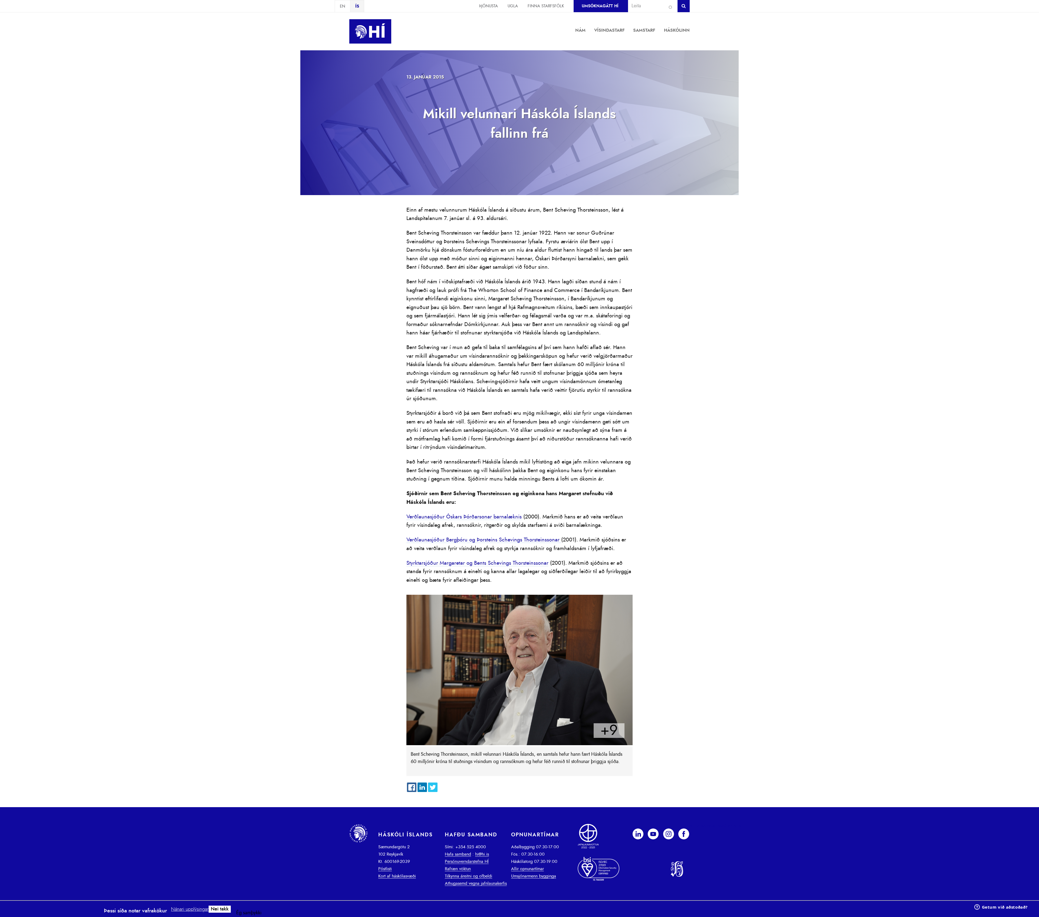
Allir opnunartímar (527, 869)
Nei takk (220, 909)
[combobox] (650, 6)
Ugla (513, 6)
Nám (580, 30)
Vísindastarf (609, 30)
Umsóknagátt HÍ (600, 6)
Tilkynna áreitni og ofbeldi (468, 876)
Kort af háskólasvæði (397, 876)
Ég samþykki (249, 913)
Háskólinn (677, 30)
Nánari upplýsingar (190, 909)
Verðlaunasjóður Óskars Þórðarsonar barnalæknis (464, 517)
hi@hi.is (482, 854)
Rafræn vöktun (458, 869)
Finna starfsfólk (546, 6)
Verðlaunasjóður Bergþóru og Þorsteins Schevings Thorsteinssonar (483, 540)
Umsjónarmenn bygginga (533, 876)
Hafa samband (458, 854)
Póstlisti (385, 869)
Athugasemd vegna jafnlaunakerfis (476, 883)
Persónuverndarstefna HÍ (467, 861)
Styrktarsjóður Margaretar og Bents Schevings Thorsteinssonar (477, 563)
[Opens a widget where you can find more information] (1001, 907)
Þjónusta (488, 6)
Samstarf (644, 30)
